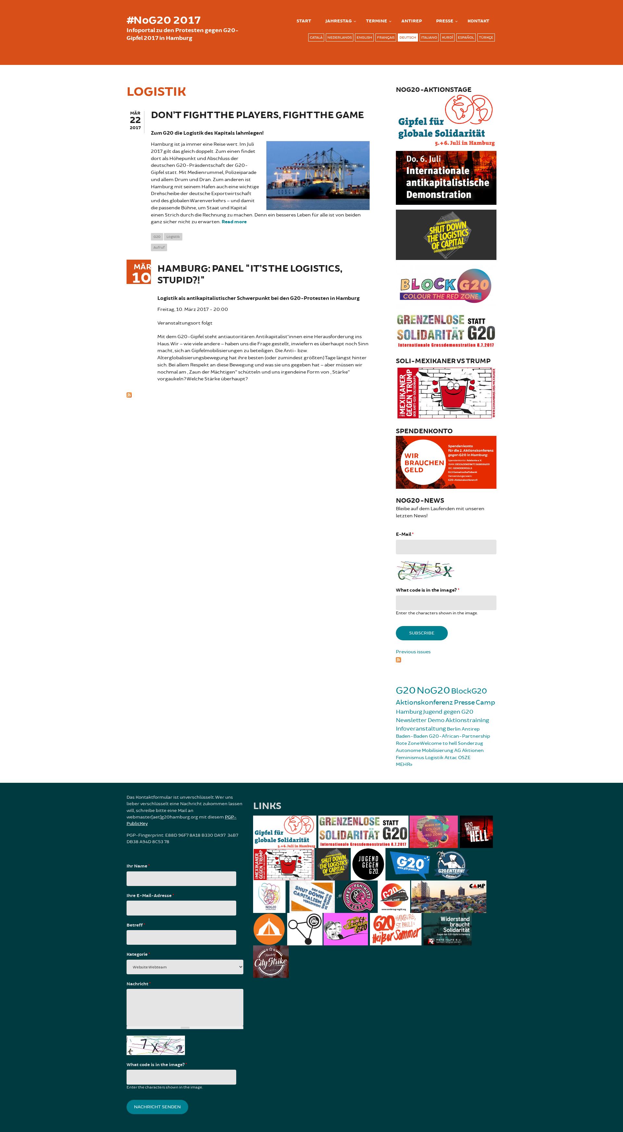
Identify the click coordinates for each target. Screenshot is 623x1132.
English (364, 37)
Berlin (454, 729)
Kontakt (478, 21)
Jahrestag (338, 21)
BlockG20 (469, 691)
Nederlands (339, 37)
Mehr (403, 764)
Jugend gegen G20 (448, 711)
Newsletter (411, 720)
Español (466, 37)
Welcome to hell (438, 743)
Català (316, 37)
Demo (436, 720)
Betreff (136, 925)
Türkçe (486, 37)
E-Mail (404, 534)
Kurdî (447, 37)
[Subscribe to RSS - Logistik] (248, 394)
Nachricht (139, 984)
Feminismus (410, 758)
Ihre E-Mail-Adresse (150, 896)
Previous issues (413, 652)
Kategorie (138, 954)
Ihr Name (138, 866)
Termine (376, 21)
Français (386, 37)
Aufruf (159, 247)
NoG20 (433, 690)
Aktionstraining (467, 720)
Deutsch (407, 37)
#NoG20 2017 (164, 20)
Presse (444, 21)
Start (304, 21)
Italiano (429, 37)
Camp (485, 702)
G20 (157, 237)
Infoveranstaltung (421, 728)
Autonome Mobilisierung (424, 750)
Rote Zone (408, 743)
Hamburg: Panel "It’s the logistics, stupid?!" (249, 275)
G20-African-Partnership (459, 736)
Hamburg (409, 711)
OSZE (464, 758)
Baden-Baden (412, 736)
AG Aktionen (469, 750)
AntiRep (411, 21)
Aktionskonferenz (424, 702)
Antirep (471, 729)
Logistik (173, 237)
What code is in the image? (427, 590)
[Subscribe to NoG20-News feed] (446, 658)
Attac (451, 758)
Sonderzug (470, 743)
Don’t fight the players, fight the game (257, 115)
